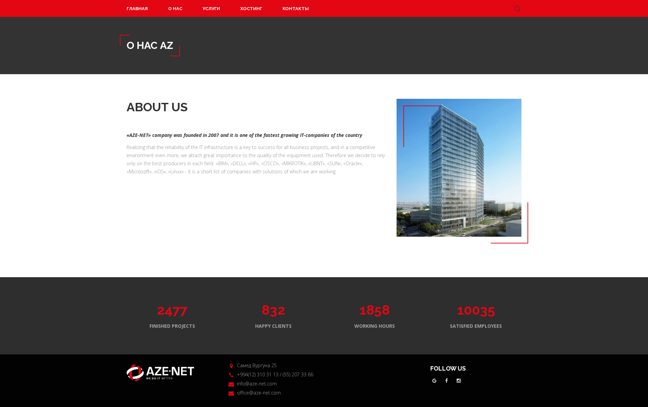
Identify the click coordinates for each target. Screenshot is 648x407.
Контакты (295, 8)
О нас (175, 8)
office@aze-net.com (259, 392)
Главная (137, 8)
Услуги (211, 8)
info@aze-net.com (257, 383)
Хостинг (251, 8)
